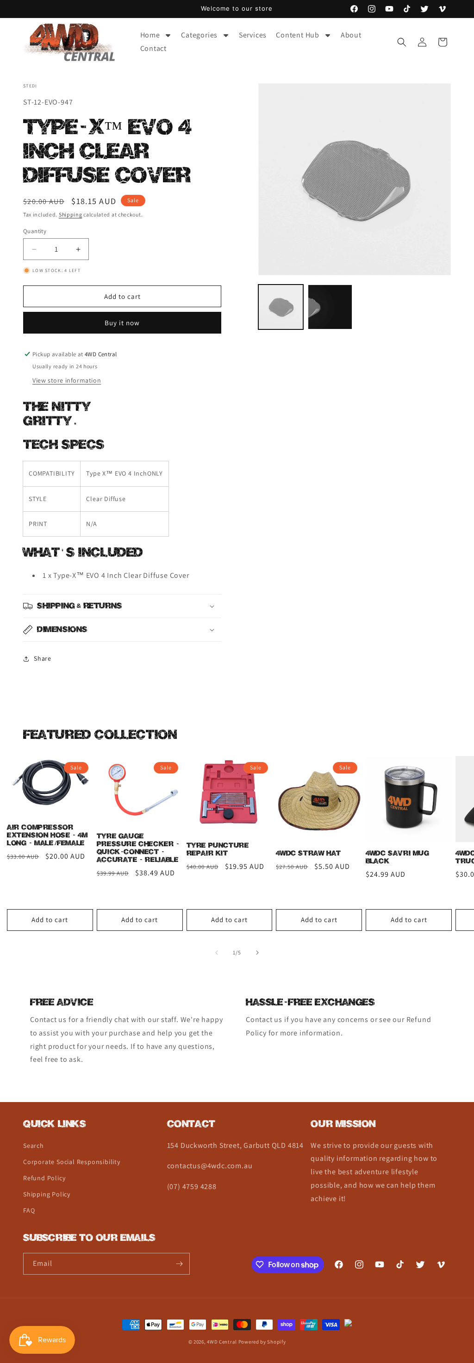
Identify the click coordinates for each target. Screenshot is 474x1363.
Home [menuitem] (150, 35)
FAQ (29, 1210)
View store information (66, 380)
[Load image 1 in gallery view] (280, 307)
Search (33, 1145)
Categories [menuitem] (199, 35)
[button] (402, 42)
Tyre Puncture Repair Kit (218, 849)
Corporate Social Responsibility (71, 1162)
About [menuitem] (351, 35)
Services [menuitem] (253, 35)
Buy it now (122, 322)
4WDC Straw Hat (308, 853)
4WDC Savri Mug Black (397, 857)
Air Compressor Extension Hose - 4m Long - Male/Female (47, 835)
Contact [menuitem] (153, 48)
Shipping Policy (46, 1194)
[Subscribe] (179, 1264)
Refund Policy (44, 1178)
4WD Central (222, 1341)
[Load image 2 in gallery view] (330, 307)
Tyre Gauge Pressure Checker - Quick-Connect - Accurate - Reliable (138, 848)
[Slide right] (257, 952)
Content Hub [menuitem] (297, 35)
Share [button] (42, 658)
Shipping (70, 214)
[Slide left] (216, 952)
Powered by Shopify (262, 1341)
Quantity (34, 231)
